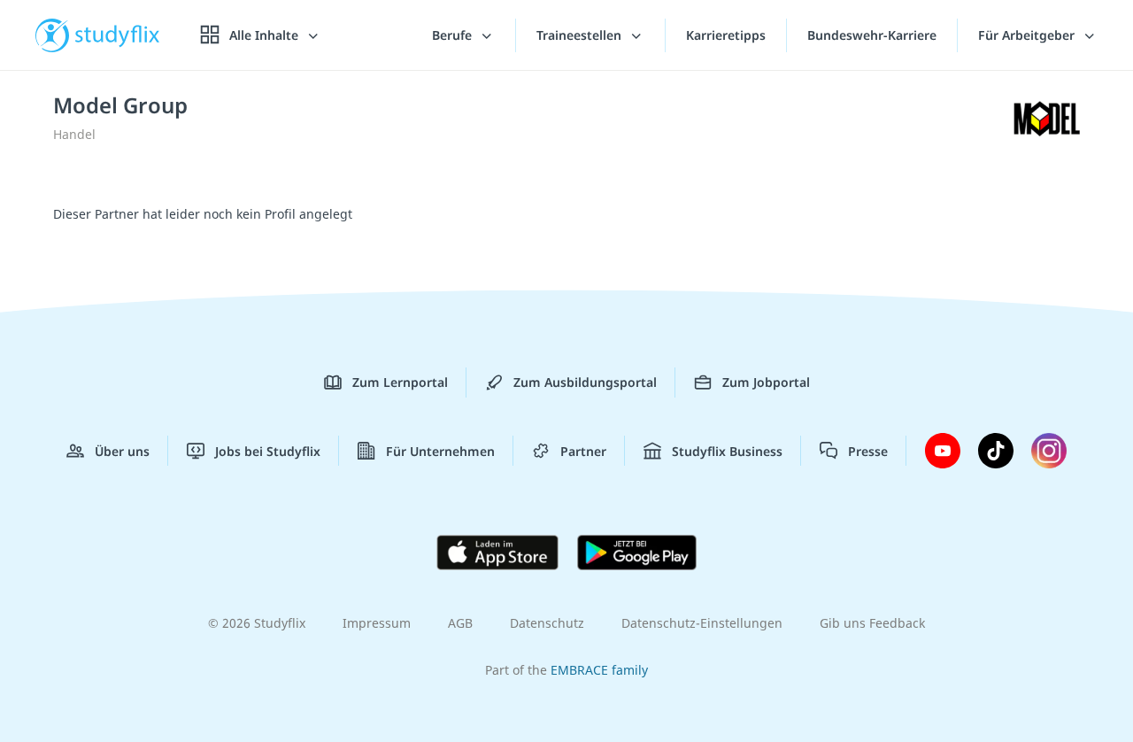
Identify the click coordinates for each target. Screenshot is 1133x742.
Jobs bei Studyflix (267, 451)
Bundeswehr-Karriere (871, 35)
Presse (868, 451)
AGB (460, 622)
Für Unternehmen (440, 451)
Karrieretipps (726, 35)
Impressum (377, 622)
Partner (583, 451)
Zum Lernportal (400, 382)
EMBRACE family (599, 669)
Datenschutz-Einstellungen (701, 622)
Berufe (453, 35)
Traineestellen (580, 35)
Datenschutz (547, 622)
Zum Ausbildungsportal (585, 382)
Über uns (122, 451)
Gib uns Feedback (872, 622)
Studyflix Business (727, 451)
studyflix (117, 35)
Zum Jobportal (766, 382)
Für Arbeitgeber (1028, 35)
